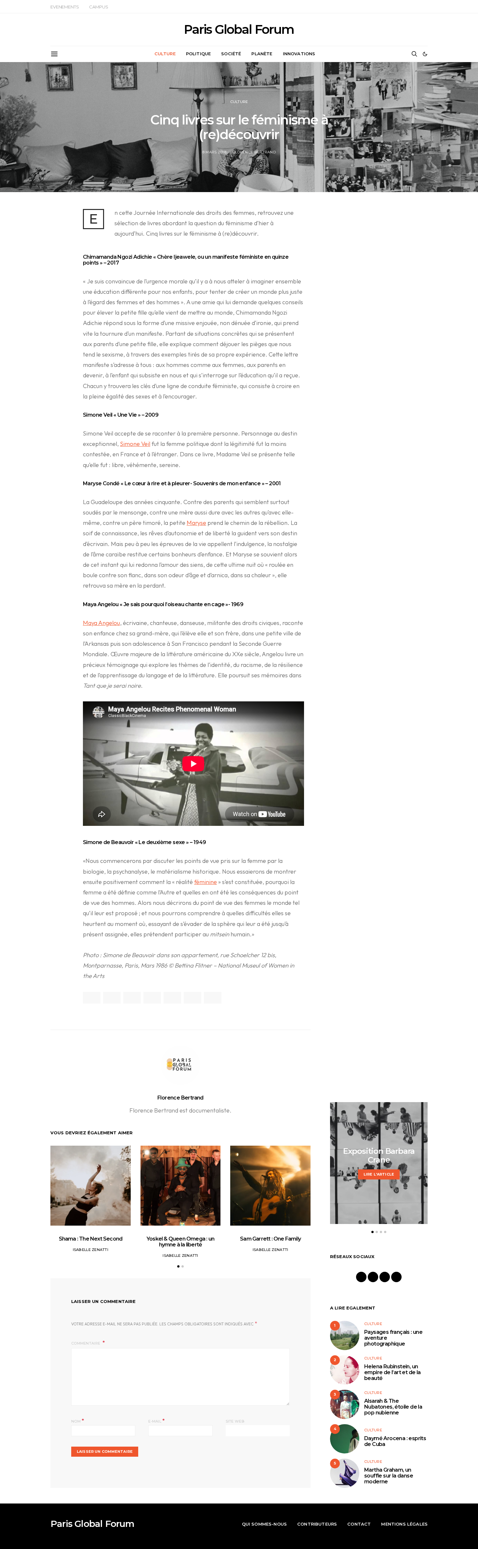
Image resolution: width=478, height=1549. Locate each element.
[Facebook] (361, 1277)
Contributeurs (317, 1524)
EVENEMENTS (64, 6)
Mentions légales (404, 1524)
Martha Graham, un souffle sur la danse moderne (388, 1476)
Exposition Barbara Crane (379, 1155)
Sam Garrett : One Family (270, 1239)
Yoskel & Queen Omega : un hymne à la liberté (180, 1242)
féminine (205, 882)
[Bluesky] (396, 1277)
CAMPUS (98, 6)
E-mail (156, 1421)
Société (231, 53)
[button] (425, 54)
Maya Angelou (101, 623)
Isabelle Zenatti (90, 1249)
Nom (77, 1421)
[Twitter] (384, 1277)
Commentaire (86, 1343)
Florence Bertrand (254, 152)
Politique (198, 53)
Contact (359, 1524)
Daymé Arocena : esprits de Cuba (395, 1441)
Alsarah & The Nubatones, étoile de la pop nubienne (393, 1407)
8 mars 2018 (214, 152)
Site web (235, 1421)
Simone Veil (135, 444)
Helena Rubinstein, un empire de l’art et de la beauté (392, 1372)
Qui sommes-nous (264, 1524)
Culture (165, 53)
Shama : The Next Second (91, 1239)
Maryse (196, 523)
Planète (261, 53)
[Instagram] (373, 1277)
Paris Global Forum (239, 29)
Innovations (299, 53)
